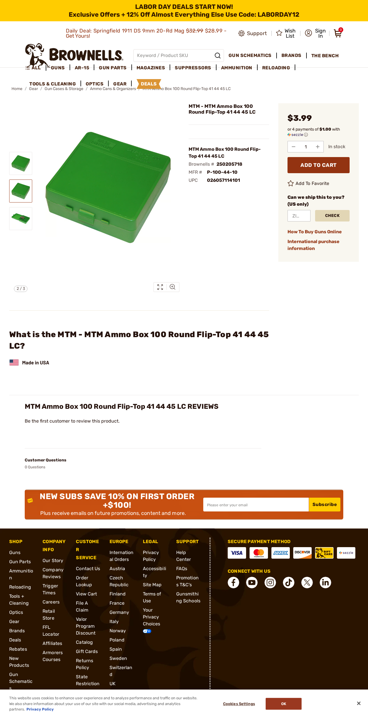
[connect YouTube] (252, 582)
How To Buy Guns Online (315, 231)
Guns (14, 552)
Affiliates (52, 643)
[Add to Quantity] (317, 146)
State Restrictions (87, 683)
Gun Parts (20, 561)
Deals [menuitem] (149, 84)
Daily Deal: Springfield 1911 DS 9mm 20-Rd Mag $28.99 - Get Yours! (146, 33)
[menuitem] (35, 67)
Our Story (53, 560)
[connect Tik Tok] (288, 582)
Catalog (84, 642)
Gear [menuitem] (119, 84)
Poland (117, 640)
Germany (119, 612)
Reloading (20, 587)
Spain (116, 649)
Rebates (18, 649)
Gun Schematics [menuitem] (250, 55)
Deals (15, 640)
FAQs (181, 568)
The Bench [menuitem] (325, 55)
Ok (283, 704)
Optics (16, 612)
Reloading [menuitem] (276, 67)
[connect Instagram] (270, 582)
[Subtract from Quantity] (293, 146)
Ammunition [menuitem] (236, 67)
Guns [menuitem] (58, 67)
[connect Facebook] (233, 582)
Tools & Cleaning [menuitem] (52, 84)
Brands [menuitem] (291, 55)
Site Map (152, 584)
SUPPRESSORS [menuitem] (193, 67)
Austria (117, 568)
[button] (315, 33)
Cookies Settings (239, 704)
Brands (17, 630)
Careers (51, 602)
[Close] (358, 703)
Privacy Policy (40, 709)
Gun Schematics (20, 681)
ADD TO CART (318, 165)
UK (113, 683)
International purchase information (314, 245)
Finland (118, 594)
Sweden (118, 658)
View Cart (86, 594)
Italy (114, 621)
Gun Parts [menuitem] (113, 67)
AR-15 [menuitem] (82, 67)
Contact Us (88, 568)
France (117, 603)
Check (332, 215)
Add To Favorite (312, 183)
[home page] (74, 55)
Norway (118, 630)
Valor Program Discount (85, 626)
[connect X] (307, 582)
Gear (14, 621)
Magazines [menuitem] (151, 67)
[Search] (218, 55)
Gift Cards (87, 651)
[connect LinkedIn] (325, 582)
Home (17, 88)
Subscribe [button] (325, 504)
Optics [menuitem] (94, 84)
